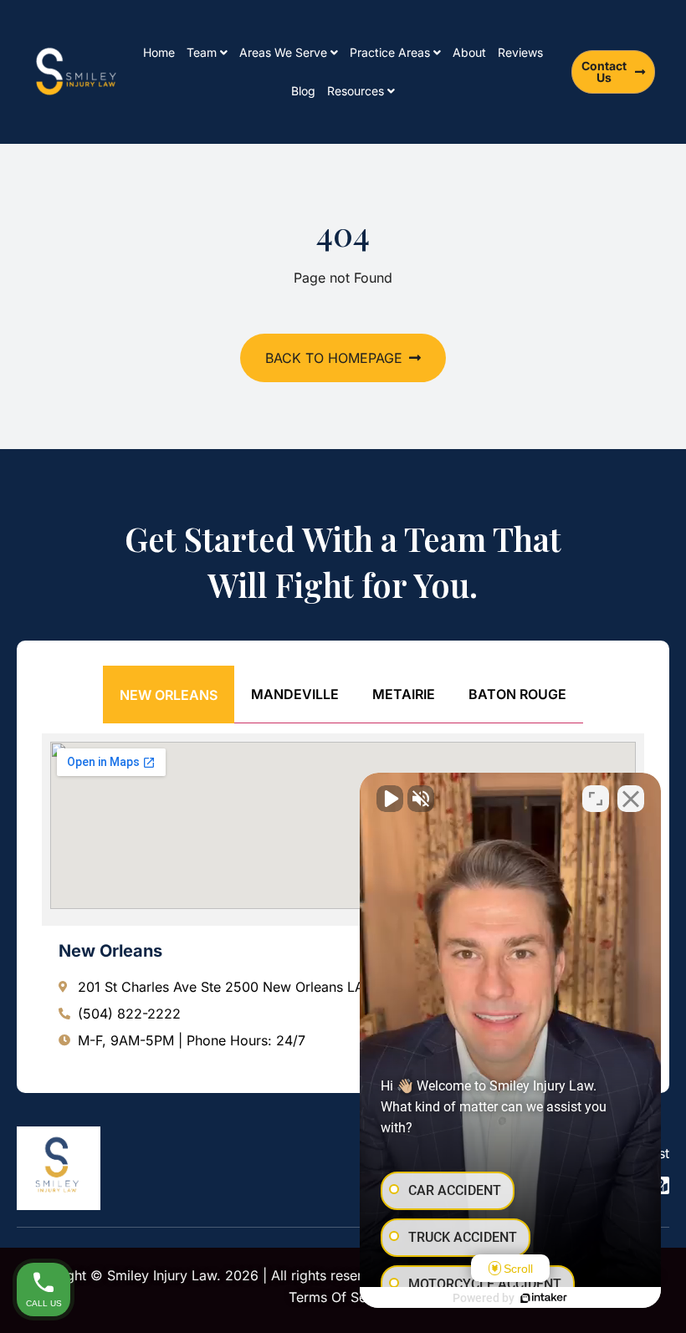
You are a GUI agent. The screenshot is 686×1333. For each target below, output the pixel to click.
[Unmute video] (389, 798)
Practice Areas (390, 52)
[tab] (168, 694)
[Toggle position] (595, 798)
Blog (303, 91)
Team (202, 52)
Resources (355, 91)
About (469, 52)
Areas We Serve (283, 52)
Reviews (520, 52)
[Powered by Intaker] (544, 1298)
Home (159, 52)
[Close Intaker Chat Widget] (630, 798)
